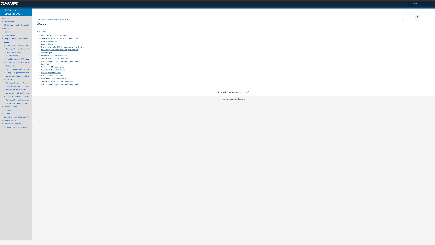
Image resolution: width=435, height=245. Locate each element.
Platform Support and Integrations (18, 69)
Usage (6, 42)
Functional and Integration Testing (18, 45)
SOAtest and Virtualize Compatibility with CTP (21, 25)
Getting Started (9, 35)
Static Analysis (11, 66)
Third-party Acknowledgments (15, 127)
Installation (8, 28)
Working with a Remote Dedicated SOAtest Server (24, 49)
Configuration (9, 113)
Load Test (9, 79)
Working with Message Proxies (17, 83)
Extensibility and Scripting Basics (18, 96)
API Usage (8, 110)
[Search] (409, 3)
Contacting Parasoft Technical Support (18, 117)
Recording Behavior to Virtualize (17, 86)
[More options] (403, 19)
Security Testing (12, 56)
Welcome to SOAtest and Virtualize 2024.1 (53, 19)
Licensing (7, 32)
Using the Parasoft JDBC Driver (17, 93)
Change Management (14, 52)
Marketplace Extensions (13, 124)
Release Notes (9, 22)
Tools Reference (10, 120)
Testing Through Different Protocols (19, 73)
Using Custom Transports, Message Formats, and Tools (26, 76)
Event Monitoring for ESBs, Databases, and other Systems (27, 59)
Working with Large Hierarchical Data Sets (21, 100)
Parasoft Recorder (10, 107)
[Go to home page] (9, 3)
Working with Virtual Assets (16, 90)
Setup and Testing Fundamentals (16, 39)
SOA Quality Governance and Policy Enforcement (24, 62)
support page (243, 92)
